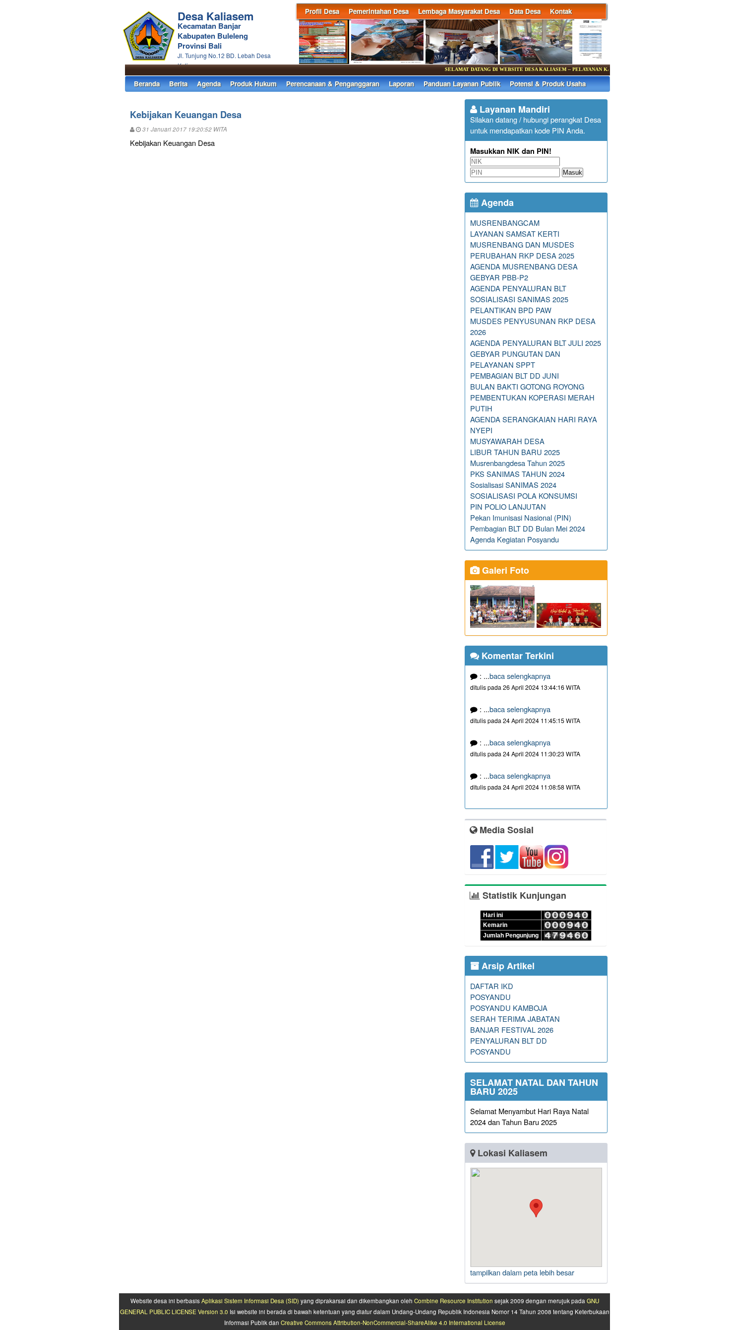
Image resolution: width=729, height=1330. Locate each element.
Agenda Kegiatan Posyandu (514, 539)
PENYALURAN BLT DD (508, 1040)
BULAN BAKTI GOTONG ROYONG (527, 386)
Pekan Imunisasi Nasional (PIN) (520, 517)
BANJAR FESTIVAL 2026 (511, 1029)
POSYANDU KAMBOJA (508, 1007)
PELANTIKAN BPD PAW (510, 310)
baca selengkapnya (519, 675)
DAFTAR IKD (491, 986)
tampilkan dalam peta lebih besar (522, 1272)
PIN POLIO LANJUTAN (508, 506)
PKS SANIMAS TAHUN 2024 (517, 473)
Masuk (572, 172)
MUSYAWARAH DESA (507, 441)
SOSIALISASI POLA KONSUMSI (523, 495)
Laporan (401, 83)
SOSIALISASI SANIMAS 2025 (519, 299)
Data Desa (525, 11)
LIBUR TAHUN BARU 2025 (515, 452)
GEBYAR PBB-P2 (499, 277)
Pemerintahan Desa (379, 11)
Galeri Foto (504, 570)
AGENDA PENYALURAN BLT (518, 288)
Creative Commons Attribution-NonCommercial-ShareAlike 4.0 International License (393, 1323)
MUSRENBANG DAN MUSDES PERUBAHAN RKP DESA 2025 (522, 250)
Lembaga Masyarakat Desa (459, 11)
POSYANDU (490, 997)
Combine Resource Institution (453, 1301)
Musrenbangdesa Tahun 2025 (517, 463)
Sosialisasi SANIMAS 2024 (513, 484)
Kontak (561, 11)
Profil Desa (322, 11)
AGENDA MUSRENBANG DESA (524, 266)
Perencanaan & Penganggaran (332, 83)
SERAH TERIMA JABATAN (515, 1018)
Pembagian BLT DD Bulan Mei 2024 (527, 528)
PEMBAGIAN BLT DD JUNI (514, 375)
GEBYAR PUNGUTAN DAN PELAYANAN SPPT (515, 359)
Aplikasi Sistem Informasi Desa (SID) (250, 1301)
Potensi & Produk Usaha (548, 83)
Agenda (209, 83)
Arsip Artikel (507, 965)
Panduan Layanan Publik (462, 83)
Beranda (147, 83)
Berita (178, 83)
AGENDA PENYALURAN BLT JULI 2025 (535, 342)
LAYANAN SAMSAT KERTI (514, 233)
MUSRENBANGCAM (505, 222)
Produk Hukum (253, 83)
